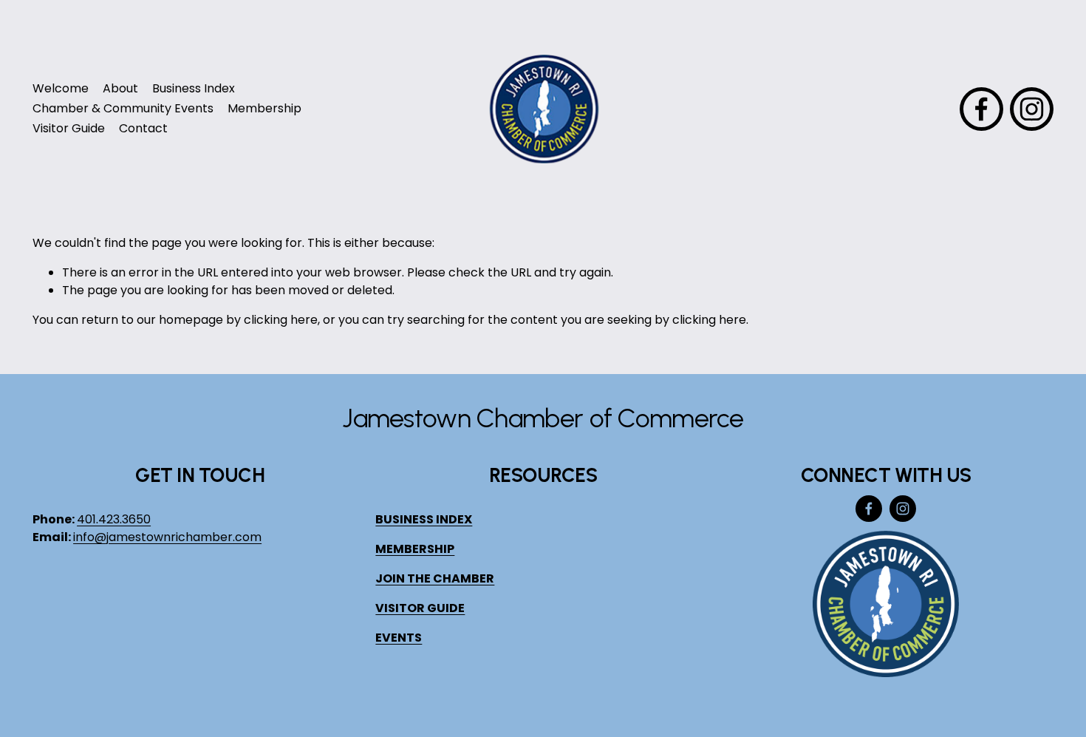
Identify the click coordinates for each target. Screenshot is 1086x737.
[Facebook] (981, 109)
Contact (143, 128)
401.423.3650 (114, 519)
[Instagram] (1031, 109)
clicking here (281, 319)
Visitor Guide (69, 128)
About (120, 88)
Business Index (193, 88)
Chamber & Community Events (123, 108)
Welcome (61, 88)
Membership (264, 108)
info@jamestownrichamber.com (167, 537)
